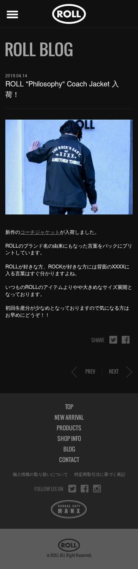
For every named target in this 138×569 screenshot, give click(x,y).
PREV (90, 371)
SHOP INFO (69, 438)
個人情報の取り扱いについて (40, 474)
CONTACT (69, 459)
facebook (126, 340)
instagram (97, 488)
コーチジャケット (40, 231)
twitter (113, 340)
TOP (69, 406)
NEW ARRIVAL (69, 417)
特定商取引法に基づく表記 (99, 474)
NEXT (114, 371)
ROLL (69, 14)
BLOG (69, 449)
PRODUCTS (69, 428)
